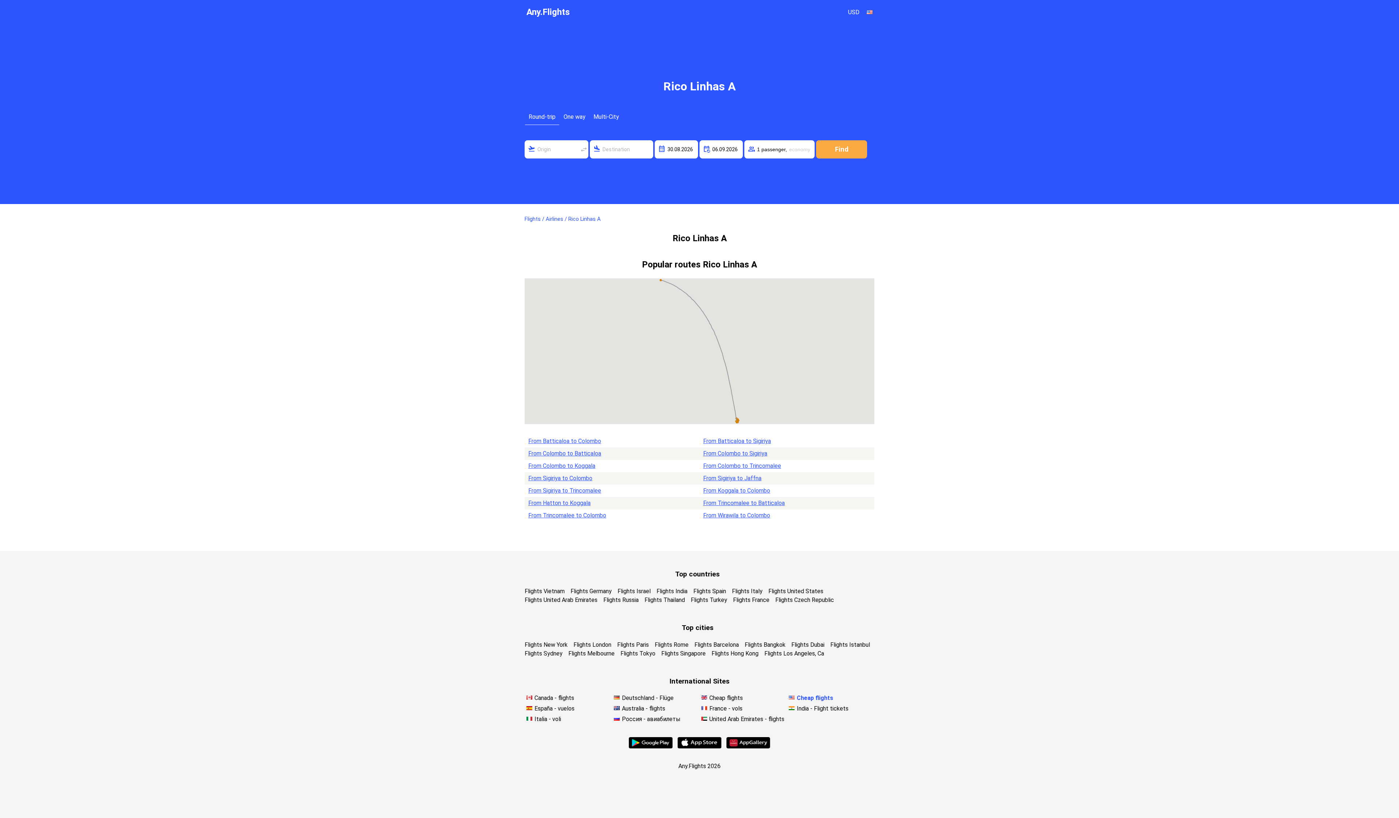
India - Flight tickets (823, 708)
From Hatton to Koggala (559, 503)
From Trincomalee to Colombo (567, 515)
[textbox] (556, 149)
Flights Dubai (807, 644)
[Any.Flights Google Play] (650, 746)
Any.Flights (548, 12)
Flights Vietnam (545, 591)
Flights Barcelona (716, 644)
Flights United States (795, 591)
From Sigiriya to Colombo (560, 478)
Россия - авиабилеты (651, 719)
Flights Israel (634, 591)
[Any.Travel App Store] (699, 746)
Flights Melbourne (591, 653)
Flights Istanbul (850, 644)
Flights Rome (672, 644)
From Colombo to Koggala (561, 465)
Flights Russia (621, 599)
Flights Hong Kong (735, 653)
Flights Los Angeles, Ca (794, 653)
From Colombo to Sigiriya (735, 453)
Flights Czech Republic (804, 599)
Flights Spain (709, 591)
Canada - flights (554, 697)
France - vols (725, 708)
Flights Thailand (664, 599)
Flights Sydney (544, 653)
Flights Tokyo (637, 653)
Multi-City (606, 116)
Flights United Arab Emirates (561, 599)
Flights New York (546, 644)
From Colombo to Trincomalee (742, 465)
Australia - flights (643, 708)
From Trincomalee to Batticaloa (744, 503)
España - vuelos (554, 708)
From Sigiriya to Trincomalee (564, 490)
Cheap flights (726, 697)
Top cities (697, 627)
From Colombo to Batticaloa (564, 453)
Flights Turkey (709, 599)
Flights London (592, 644)
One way (574, 116)
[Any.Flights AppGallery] (748, 746)
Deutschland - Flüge (648, 697)
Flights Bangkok (765, 644)
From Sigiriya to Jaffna (732, 478)
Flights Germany (591, 591)
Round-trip (542, 116)
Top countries (697, 574)
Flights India (672, 591)
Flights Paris (633, 644)
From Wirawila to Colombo (736, 515)
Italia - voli (547, 719)
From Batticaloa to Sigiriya (737, 441)
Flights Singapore (683, 653)
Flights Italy (747, 591)
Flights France (751, 599)
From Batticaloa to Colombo (564, 441)
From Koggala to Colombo (736, 490)
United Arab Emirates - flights (746, 719)
